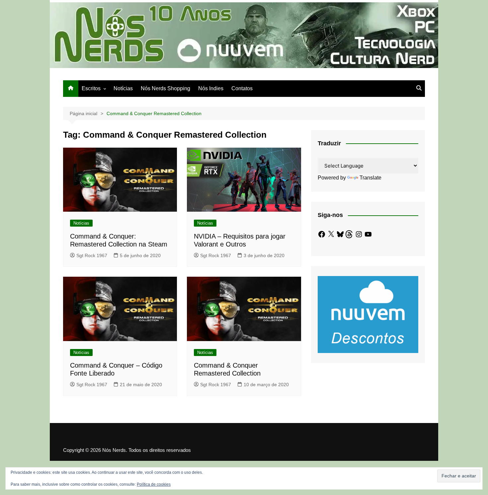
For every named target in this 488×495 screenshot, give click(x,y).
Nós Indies (210, 88)
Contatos (242, 88)
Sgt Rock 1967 (91, 255)
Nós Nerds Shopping (165, 88)
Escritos (91, 88)
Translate (370, 177)
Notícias (123, 88)
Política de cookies (154, 484)
